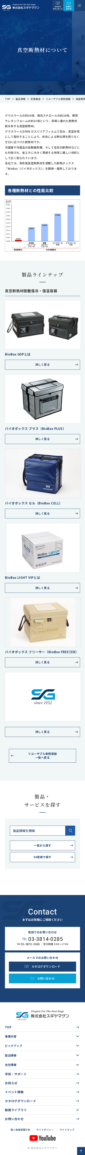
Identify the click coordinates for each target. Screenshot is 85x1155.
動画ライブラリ (16, 1110)
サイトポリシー (45, 1129)
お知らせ (11, 1083)
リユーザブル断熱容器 (58, 98)
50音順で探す (42, 857)
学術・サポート (16, 1074)
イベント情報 (14, 1092)
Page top (81, 1151)
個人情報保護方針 (20, 1129)
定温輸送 (36, 98)
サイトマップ (67, 1129)
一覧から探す (42, 845)
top (7, 98)
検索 (70, 831)
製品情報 (21, 98)
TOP (8, 1027)
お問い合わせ (14, 1119)
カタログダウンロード (20, 1101)
